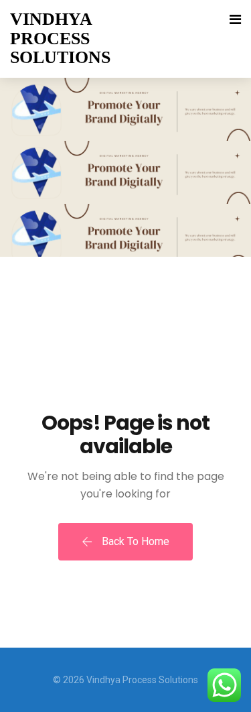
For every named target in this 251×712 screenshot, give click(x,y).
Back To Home (134, 541)
